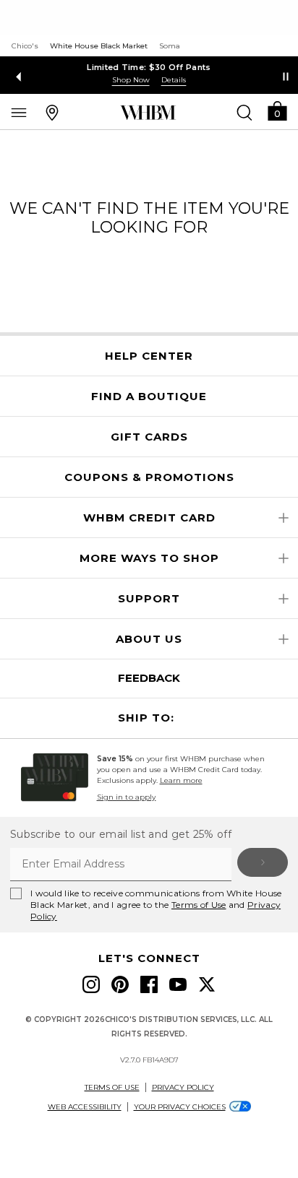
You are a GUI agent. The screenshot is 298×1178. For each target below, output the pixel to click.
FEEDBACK (149, 678)
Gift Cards (149, 437)
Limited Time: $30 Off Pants (148, 67)
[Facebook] (149, 984)
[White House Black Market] (148, 112)
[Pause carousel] (285, 76)
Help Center (149, 356)
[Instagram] (91, 984)
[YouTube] (178, 984)
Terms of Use (198, 904)
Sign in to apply (126, 797)
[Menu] (18, 112)
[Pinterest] (120, 984)
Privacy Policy (183, 1087)
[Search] (244, 112)
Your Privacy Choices (180, 1107)
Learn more (181, 780)
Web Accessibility (85, 1107)
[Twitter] (207, 984)
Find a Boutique (149, 396)
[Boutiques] (52, 112)
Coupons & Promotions (149, 477)
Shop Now (131, 80)
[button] (277, 110)
